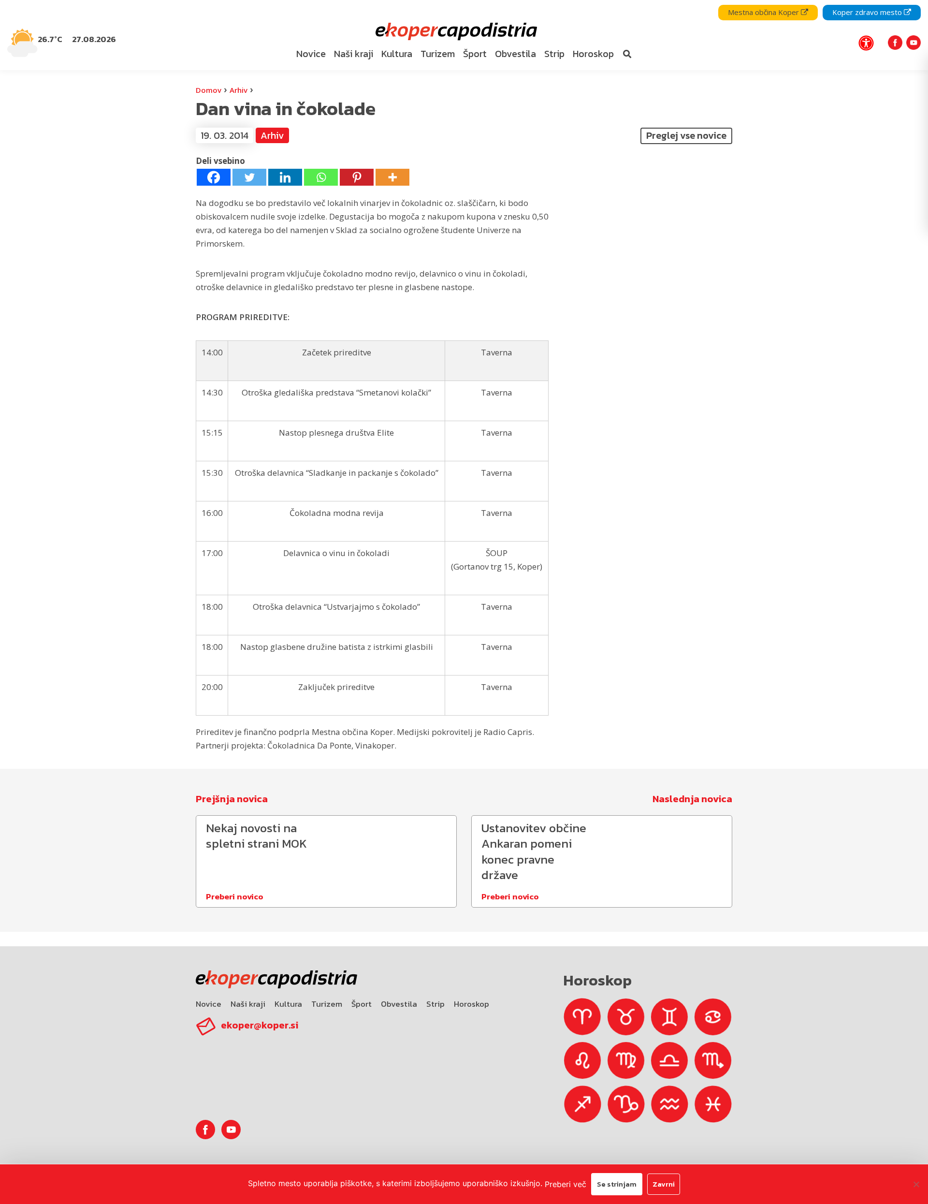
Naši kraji (248, 1004)
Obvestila (399, 1004)
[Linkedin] (285, 177)
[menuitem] (311, 54)
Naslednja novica (692, 799)
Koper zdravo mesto (868, 12)
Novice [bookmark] (311, 53)
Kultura (288, 1004)
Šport (361, 1004)
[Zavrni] (916, 1184)
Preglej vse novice (686, 135)
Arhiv (238, 90)
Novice (208, 1004)
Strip (435, 1004)
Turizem (326, 1004)
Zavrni (663, 1183)
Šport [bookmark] (475, 53)
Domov (208, 90)
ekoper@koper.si (259, 1025)
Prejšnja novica (232, 799)
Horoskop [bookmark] (593, 53)
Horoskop (471, 1004)
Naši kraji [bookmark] (353, 53)
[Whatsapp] (321, 177)
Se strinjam (617, 1183)
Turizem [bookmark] (437, 53)
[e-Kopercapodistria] (455, 31)
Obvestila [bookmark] (515, 53)
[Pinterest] (357, 177)
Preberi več (565, 1184)
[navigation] (464, 35)
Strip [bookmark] (554, 53)
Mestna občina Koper (764, 12)
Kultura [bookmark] (396, 53)
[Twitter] (249, 177)
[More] (392, 177)
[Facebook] (214, 177)
